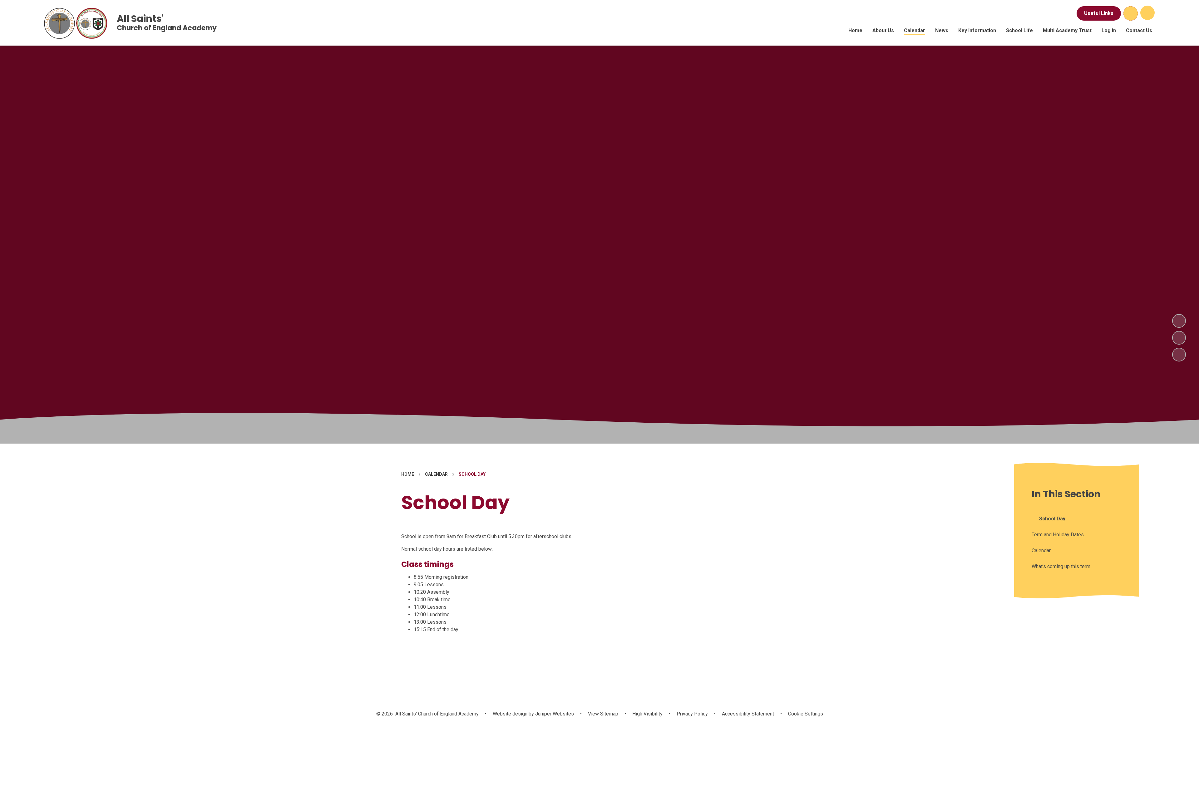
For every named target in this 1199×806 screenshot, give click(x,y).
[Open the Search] (1130, 13)
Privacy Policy (692, 714)
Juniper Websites (554, 714)
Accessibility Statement (748, 714)
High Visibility (647, 714)
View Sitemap (603, 714)
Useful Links (1098, 13)
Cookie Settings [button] (805, 714)
